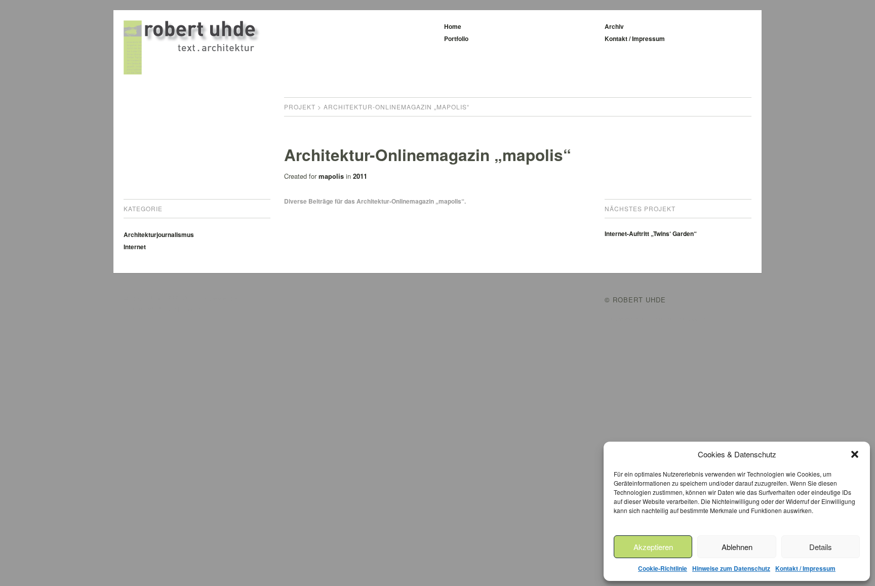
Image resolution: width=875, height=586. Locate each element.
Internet (135, 246)
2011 (360, 176)
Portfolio (456, 38)
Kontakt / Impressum (805, 568)
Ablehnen (737, 546)
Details (820, 546)
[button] (855, 454)
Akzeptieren (653, 546)
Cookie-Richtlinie (662, 568)
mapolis (331, 176)
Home (452, 26)
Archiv (614, 26)
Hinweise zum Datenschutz (731, 568)
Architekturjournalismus (159, 234)
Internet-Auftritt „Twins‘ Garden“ (651, 233)
